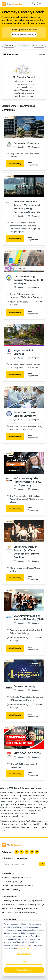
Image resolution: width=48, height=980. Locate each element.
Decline (24, 962)
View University (15, 163)
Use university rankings (12, 881)
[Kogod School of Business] (9, 351)
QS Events (16, 810)
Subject (23, 45)
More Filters (38, 45)
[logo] (12, 3)
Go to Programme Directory (23, 35)
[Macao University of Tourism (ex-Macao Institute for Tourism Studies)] (9, 548)
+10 (19, 767)
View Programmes (33, 163)
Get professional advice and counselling (19, 912)
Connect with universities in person (17, 885)
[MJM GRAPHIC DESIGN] (9, 754)
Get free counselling (11, 889)
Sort (40, 55)
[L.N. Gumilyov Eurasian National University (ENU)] (9, 617)
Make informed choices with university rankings (23, 904)
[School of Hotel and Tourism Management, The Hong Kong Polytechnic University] (9, 203)
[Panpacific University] (9, 144)
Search (8, 45)
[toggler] (44, 3)
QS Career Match (8, 821)
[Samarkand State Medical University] (9, 413)
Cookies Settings (24, 954)
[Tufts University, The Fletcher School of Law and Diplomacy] (9, 479)
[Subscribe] (42, 864)
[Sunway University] (9, 687)
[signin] (39, 3)
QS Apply (30, 810)
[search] (33, 4)
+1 (15, 571)
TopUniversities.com (9, 792)
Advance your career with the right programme (23, 900)
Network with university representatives (20, 908)
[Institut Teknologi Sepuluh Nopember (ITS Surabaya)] (9, 277)
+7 (28, 633)
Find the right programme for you (17, 877)
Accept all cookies (24, 970)
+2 (32, 429)
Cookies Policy (24, 948)
